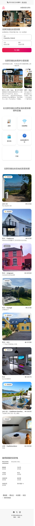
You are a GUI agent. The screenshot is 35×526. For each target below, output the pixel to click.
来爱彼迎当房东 (25, 8)
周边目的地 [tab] (5, 462)
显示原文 (24, 2)
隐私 (14, 517)
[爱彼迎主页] (3, 7)
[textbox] (9, 44)
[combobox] (17, 38)
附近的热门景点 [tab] (15, 462)
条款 (19, 517)
